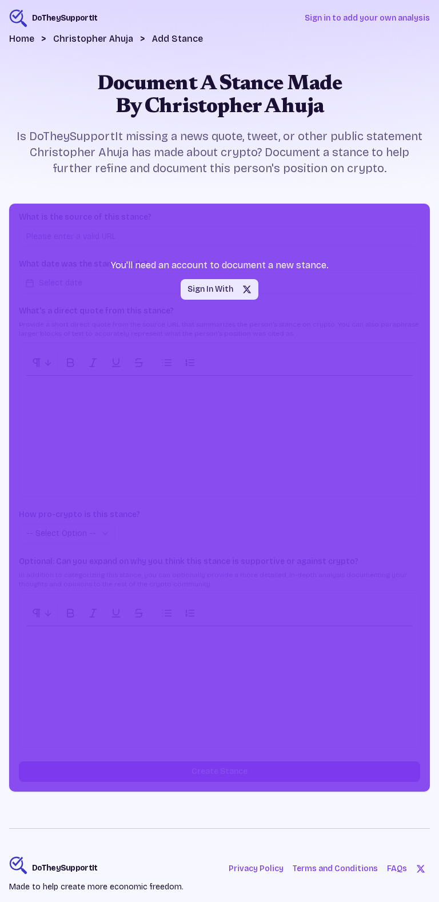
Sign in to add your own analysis (367, 18)
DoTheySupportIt (65, 868)
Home (21, 38)
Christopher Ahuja (93, 38)
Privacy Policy (256, 868)
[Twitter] (421, 868)
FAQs (397, 868)
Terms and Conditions (335, 868)
